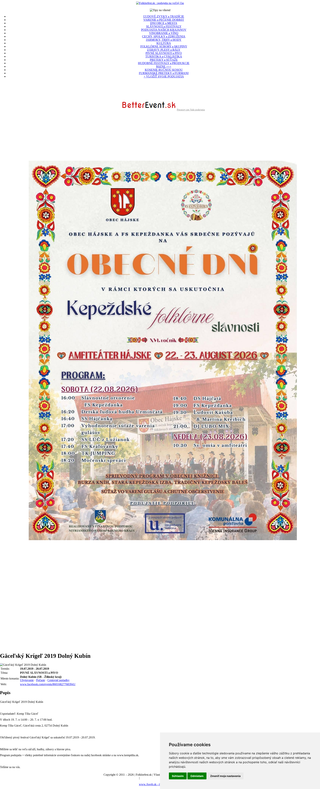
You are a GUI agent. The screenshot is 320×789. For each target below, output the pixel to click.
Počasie (40, 680)
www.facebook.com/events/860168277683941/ (48, 684)
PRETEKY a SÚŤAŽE (164, 59)
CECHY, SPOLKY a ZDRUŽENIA (163, 36)
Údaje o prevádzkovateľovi (122, 778)
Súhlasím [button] (178, 776)
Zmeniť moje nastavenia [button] (225, 776)
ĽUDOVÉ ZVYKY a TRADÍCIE (163, 16)
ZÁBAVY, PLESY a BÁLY (163, 49)
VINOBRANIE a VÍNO (163, 33)
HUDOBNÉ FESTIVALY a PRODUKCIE (163, 63)
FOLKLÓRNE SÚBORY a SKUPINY (163, 46)
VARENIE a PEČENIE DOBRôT (163, 19)
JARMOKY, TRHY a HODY (163, 39)
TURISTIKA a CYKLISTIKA (163, 56)
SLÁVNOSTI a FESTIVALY (163, 26)
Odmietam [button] (197, 776)
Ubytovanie (27, 680)
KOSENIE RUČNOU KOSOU (164, 69)
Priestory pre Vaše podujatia (191, 109)
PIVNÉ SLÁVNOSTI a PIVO (164, 53)
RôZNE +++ (163, 66)
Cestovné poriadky (58, 680)
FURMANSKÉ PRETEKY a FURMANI (164, 73)
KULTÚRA (163, 43)
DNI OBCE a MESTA (163, 23)
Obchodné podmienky (153, 778)
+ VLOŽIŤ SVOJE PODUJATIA (164, 76)
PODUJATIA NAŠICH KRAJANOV (163, 29)
